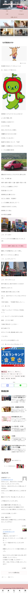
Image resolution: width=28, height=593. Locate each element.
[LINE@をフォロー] (20, 385)
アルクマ (20, 374)
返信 (24, 526)
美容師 (8, 378)
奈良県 (18, 376)
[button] (25, 352)
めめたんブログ (6, 374)
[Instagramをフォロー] (7, 385)
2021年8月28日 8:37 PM (8, 531)
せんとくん (12, 371)
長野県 (13, 378)
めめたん (5, 371)
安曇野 (23, 376)
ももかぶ (14, 374)
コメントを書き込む (14, 572)
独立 (4, 378)
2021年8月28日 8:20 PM (7, 479)
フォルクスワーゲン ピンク (8, 376)
